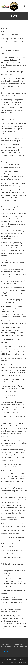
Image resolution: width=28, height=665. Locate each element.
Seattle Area (9, 386)
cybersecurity (16, 153)
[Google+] (4, 651)
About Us (8, 662)
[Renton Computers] (12, 6)
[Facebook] (2, 651)
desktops (13, 60)
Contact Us (13, 662)
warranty (15, 526)
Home (2, 662)
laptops (6, 60)
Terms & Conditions (22, 662)
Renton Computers (19, 659)
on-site (13, 81)
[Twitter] (7, 651)
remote (21, 81)
